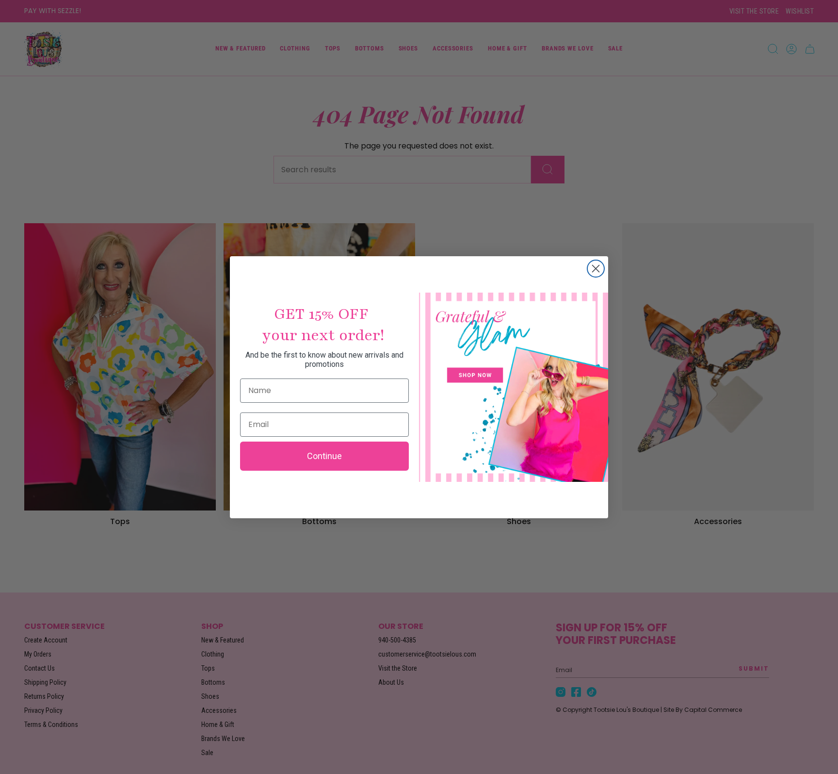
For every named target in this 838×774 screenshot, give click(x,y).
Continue (324, 456)
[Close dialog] (595, 268)
